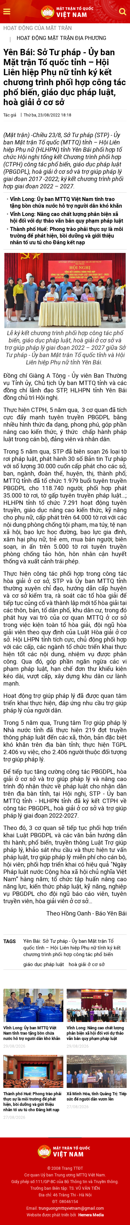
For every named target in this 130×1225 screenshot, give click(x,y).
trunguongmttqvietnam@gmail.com (71, 1208)
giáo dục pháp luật (43, 964)
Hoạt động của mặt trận (37, 28)
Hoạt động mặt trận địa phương (61, 38)
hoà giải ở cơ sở (87, 964)
